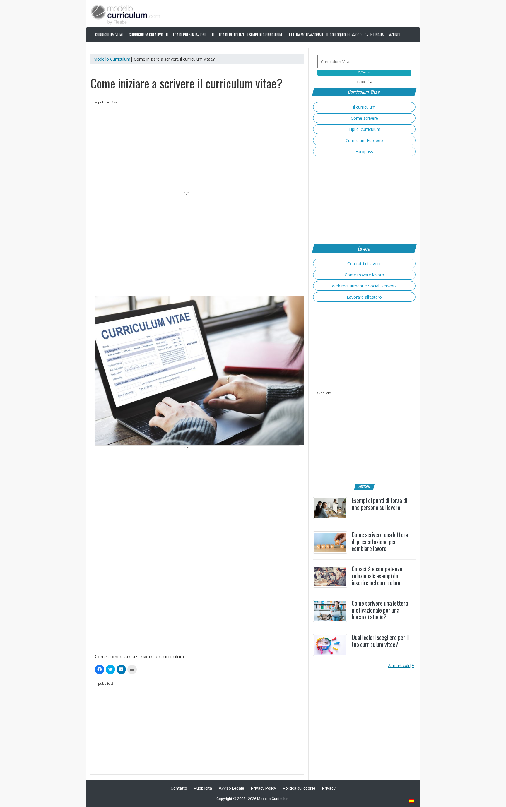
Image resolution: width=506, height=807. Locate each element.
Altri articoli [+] (402, 665)
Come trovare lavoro (364, 274)
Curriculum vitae (109, 34)
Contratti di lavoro (364, 263)
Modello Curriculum (111, 59)
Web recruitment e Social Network (364, 286)
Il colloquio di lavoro (344, 34)
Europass (364, 151)
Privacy (329, 788)
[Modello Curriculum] (125, 14)
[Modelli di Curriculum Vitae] (412, 801)
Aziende (395, 34)
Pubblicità (203, 788)
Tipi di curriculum (364, 129)
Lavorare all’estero (364, 297)
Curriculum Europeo (364, 140)
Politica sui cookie (299, 788)
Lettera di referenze (228, 34)
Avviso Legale (231, 788)
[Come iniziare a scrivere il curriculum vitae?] (197, 370)
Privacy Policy (263, 788)
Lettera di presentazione (186, 34)
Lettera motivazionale (306, 34)
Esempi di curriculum (264, 34)
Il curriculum (364, 107)
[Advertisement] (197, 146)
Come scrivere (364, 118)
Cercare (365, 72)
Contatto (179, 788)
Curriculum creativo (146, 34)
